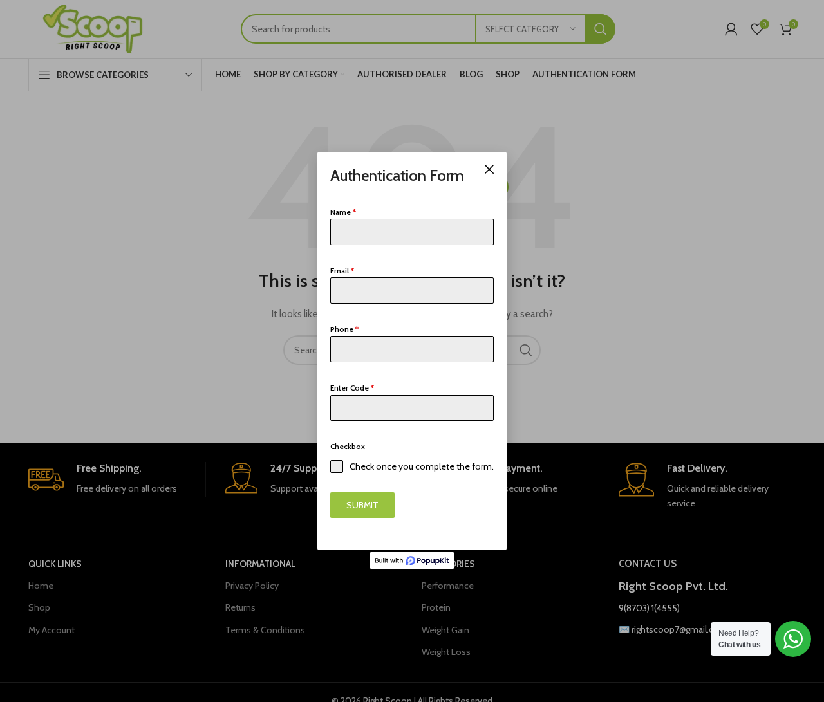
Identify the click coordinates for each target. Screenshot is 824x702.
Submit (362, 505)
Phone (344, 329)
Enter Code (352, 388)
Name (343, 212)
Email (342, 270)
